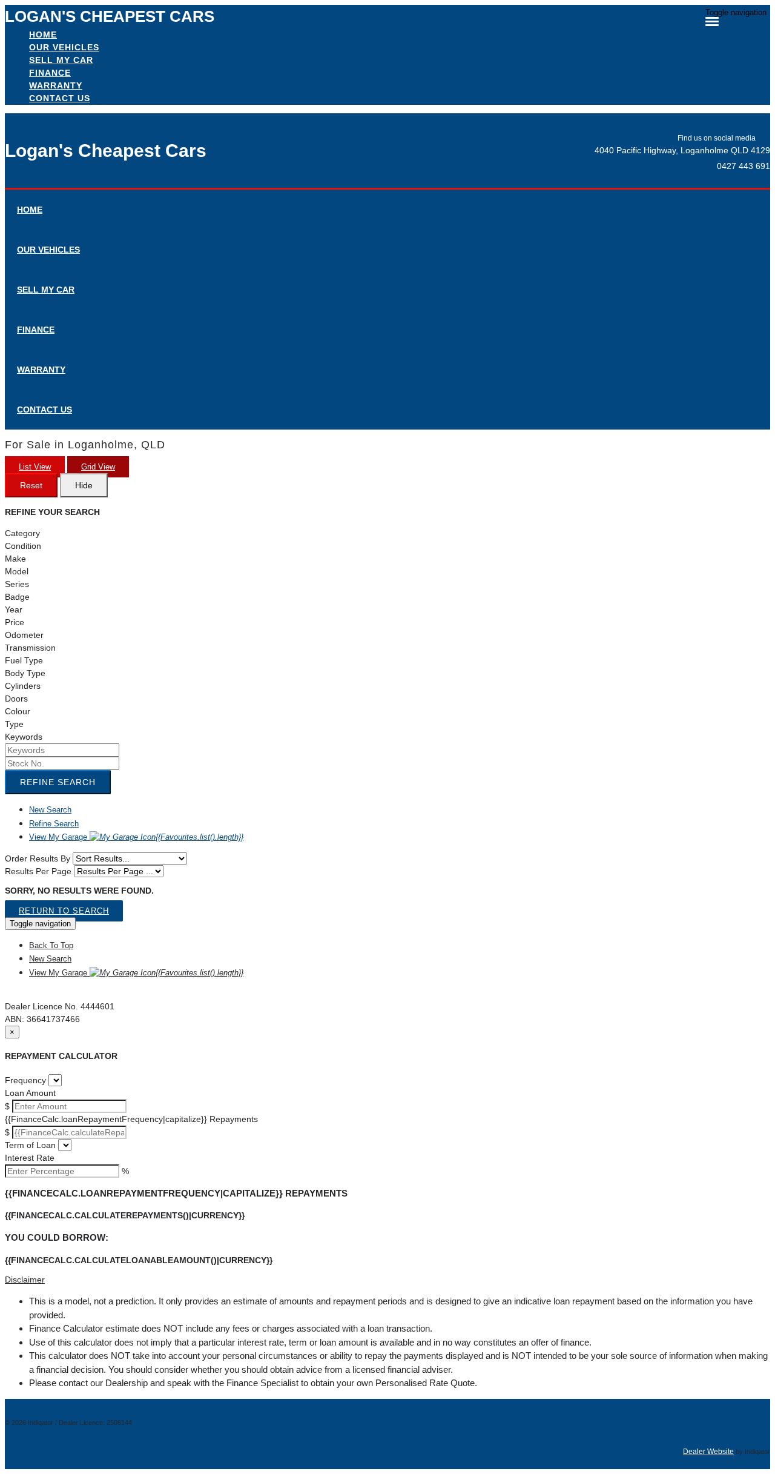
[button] (387, 1279)
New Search (50, 809)
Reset (31, 485)
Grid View (98, 466)
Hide (84, 485)
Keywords (23, 737)
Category (22, 533)
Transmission (30, 647)
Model (16, 571)
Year (13, 609)
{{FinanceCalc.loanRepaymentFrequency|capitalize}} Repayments (131, 1119)
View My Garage (136, 837)
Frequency (25, 1080)
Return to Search (64, 910)
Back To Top (51, 945)
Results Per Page (38, 871)
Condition (23, 546)
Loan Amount (30, 1093)
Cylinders (23, 686)
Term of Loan (30, 1145)
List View (35, 466)
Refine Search (58, 782)
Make (15, 558)
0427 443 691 (743, 166)
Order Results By (37, 858)
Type (14, 724)
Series (17, 584)
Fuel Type (24, 660)
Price (14, 622)
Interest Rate (29, 1158)
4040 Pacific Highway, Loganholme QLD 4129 (682, 150)
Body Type (25, 673)
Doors (16, 698)
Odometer (24, 635)
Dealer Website (708, 1451)
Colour (17, 711)
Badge (17, 597)
